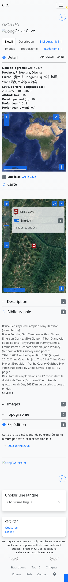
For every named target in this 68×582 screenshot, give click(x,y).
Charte (16, 574)
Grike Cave (29, 177)
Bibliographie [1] (51, 41)
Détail (9, 41)
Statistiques (18, 567)
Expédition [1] (53, 49)
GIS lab (9, 532)
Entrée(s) (27, 220)
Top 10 (36, 567)
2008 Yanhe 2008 (19, 446)
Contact (42, 574)
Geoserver (12, 528)
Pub (29, 574)
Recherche (19, 463)
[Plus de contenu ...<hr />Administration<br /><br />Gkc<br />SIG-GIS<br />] (62, 17)
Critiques (52, 567)
